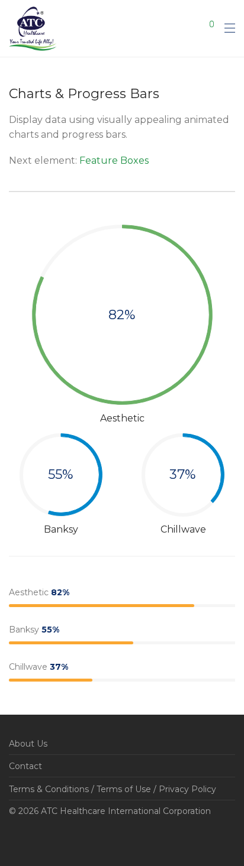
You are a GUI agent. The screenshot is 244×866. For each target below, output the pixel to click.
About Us (28, 743)
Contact (25, 766)
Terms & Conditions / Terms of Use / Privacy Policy (112, 789)
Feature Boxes (114, 160)
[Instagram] (30, 838)
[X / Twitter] (49, 838)
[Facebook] (12, 838)
